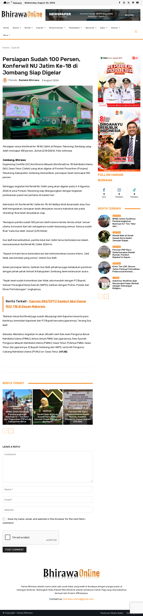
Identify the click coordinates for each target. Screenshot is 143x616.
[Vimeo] (133, 3)
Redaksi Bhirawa (29, 80)
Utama (115, 278)
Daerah (15, 47)
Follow (119, 189)
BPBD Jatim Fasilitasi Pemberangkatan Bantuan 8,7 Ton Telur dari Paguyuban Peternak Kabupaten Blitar (17, 417)
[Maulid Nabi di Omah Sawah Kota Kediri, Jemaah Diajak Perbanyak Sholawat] (47, 407)
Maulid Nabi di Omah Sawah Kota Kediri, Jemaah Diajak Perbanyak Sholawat (47, 418)
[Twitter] (128, 3)
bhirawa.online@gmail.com (78, 599)
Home (6, 47)
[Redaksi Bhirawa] (6, 80)
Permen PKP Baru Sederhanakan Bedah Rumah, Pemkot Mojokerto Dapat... (123, 254)
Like (104, 189)
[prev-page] (5, 430)
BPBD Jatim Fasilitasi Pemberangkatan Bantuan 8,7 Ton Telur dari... (124, 222)
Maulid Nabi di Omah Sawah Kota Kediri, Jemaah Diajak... (123, 238)
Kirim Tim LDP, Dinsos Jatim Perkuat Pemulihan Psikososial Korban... (126, 269)
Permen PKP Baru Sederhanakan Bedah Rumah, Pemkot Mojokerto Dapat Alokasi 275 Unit (78, 417)
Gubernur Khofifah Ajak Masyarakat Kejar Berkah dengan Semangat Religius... (125, 285)
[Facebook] (119, 3)
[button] (136, 31)
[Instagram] (124, 3)
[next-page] (11, 430)
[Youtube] (137, 3)
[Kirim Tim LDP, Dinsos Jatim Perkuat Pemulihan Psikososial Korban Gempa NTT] (104, 267)
